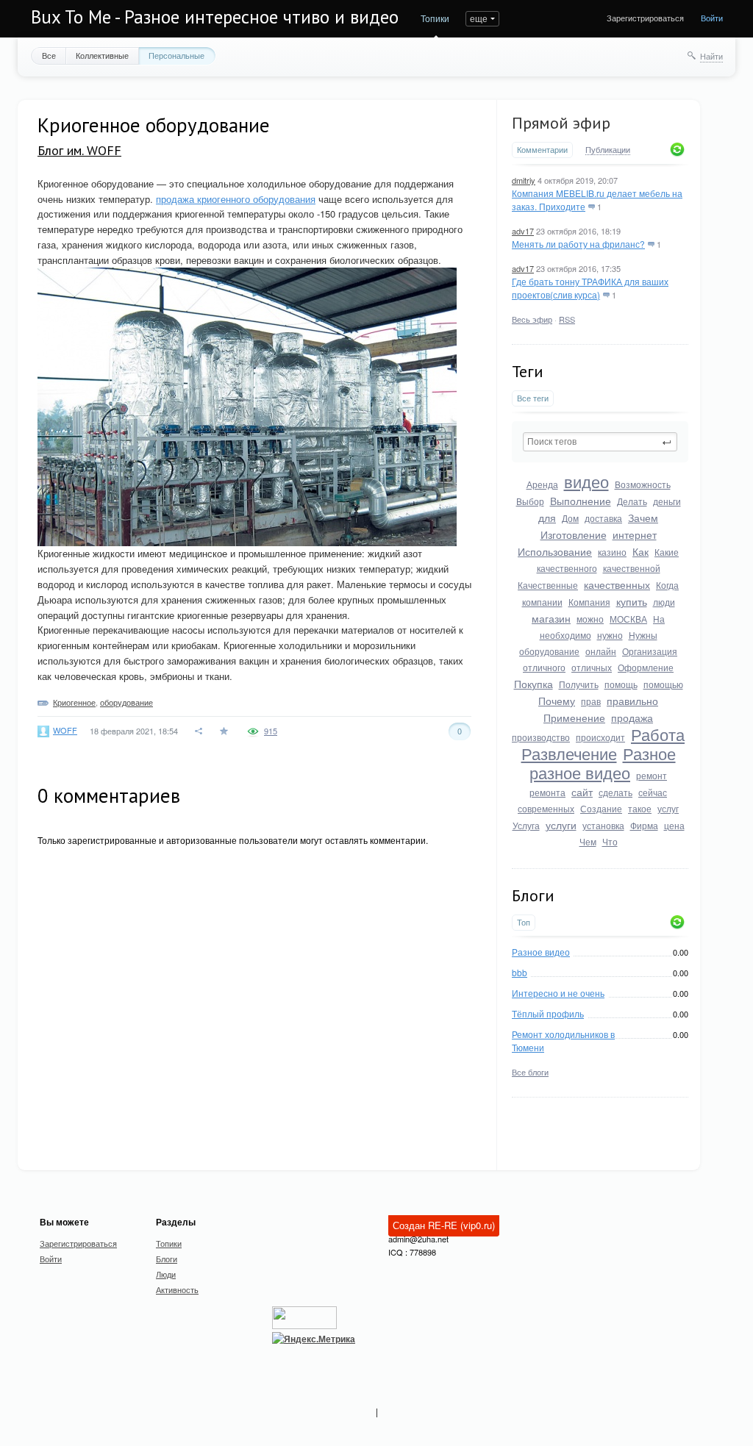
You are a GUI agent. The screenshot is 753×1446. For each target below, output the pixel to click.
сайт (582, 791)
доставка (603, 518)
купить (631, 601)
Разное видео (541, 951)
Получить (579, 684)
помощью (663, 684)
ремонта (547, 792)
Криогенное (74, 702)
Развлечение (569, 753)
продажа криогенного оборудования (235, 199)
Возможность (643, 484)
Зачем (643, 517)
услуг (668, 808)
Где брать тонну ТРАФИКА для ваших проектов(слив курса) (590, 288)
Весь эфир (532, 319)
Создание (601, 808)
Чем (587, 841)
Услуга (526, 825)
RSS (567, 319)
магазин (551, 618)
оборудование (549, 651)
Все (49, 55)
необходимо (565, 635)
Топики (435, 18)
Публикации (607, 150)
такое (640, 808)
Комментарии (542, 149)
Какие (666, 551)
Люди (166, 1274)
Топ (523, 922)
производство (541, 737)
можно (590, 618)
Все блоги (530, 1072)
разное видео (579, 772)
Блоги (166, 1258)
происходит (600, 737)
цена (674, 825)
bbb (519, 972)
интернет (635, 534)
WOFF (65, 730)
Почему (556, 700)
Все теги (533, 398)
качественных (617, 584)
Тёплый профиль (548, 1013)
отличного (544, 667)
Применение (574, 717)
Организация (649, 651)
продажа (632, 717)
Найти (711, 56)
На (659, 618)
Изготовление (573, 534)
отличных (591, 667)
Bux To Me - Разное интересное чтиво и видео (215, 17)
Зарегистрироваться (645, 18)
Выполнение (580, 500)
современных (546, 808)
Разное (649, 753)
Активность (177, 1289)
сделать (615, 792)
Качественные (548, 585)
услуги (561, 824)
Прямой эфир (561, 122)
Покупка (533, 683)
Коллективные (102, 55)
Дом (570, 518)
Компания (589, 601)
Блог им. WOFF (79, 150)
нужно (610, 635)
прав (591, 701)
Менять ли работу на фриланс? (578, 243)
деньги (667, 501)
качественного (567, 568)
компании (542, 601)
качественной (631, 568)
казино (612, 551)
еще (479, 18)
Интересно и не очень (558, 993)
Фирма (644, 825)
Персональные (176, 55)
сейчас (652, 792)
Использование (555, 551)
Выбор (530, 501)
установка (603, 825)
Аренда (542, 484)
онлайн (600, 651)
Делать (632, 501)
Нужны (643, 635)
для (547, 517)
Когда (667, 585)
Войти (712, 18)
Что (610, 841)
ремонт (651, 775)
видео (586, 481)
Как (640, 551)
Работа (658, 734)
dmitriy (523, 180)
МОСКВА (628, 618)
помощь (621, 684)
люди (664, 601)
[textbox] (600, 441)
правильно (632, 700)
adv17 (523, 231)
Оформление (646, 667)
